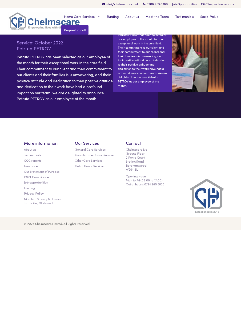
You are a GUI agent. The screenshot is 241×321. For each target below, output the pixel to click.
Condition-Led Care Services (94, 155)
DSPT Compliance (36, 177)
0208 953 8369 (157, 4)
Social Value (209, 16)
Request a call (75, 29)
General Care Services (90, 149)
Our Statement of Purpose (42, 171)
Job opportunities (36, 182)
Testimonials (184, 16)
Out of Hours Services (89, 166)
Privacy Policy (34, 193)
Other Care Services (88, 160)
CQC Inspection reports (217, 4)
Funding (113, 16)
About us (132, 16)
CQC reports (32, 160)
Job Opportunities (184, 4)
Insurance (31, 166)
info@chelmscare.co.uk (122, 4)
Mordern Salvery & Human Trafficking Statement (42, 201)
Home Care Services (80, 16)
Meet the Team (157, 16)
